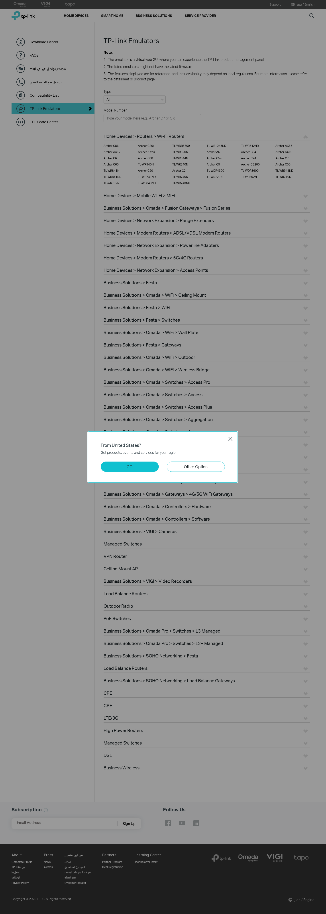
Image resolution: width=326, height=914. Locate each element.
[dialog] (163, 457)
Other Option (196, 466)
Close (230, 439)
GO (130, 466)
